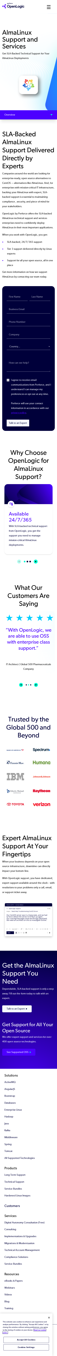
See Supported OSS (17, 1052)
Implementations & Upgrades (20, 1236)
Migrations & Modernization (19, 1243)
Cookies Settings (26, 1347)
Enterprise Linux (13, 1109)
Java (6, 1123)
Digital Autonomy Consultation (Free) (24, 1222)
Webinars (9, 1287)
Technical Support (14, 1181)
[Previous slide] (21, 685)
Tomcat (8, 1151)
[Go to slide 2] (27, 561)
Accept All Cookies (26, 1340)
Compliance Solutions (16, 1257)
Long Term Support (14, 1174)
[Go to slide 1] (24, 561)
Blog (6, 1301)
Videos (8, 1294)
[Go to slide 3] (30, 561)
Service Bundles (13, 1188)
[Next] (36, 562)
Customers (12, 1206)
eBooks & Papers (13, 1280)
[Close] (49, 1318)
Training (8, 1308)
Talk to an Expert (18, 422)
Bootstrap (9, 1095)
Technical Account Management (22, 1250)
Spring (8, 1144)
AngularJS (9, 1089)
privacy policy (18, 412)
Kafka (7, 1130)
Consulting (10, 1229)
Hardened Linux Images (17, 1195)
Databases (10, 1102)
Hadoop (8, 1116)
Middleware (11, 1137)
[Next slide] (36, 685)
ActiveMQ (9, 1082)
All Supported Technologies (19, 1158)
